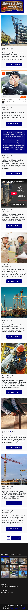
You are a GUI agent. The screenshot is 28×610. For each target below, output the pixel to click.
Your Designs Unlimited (17, 608)
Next (18, 538)
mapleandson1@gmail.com (9, 586)
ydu (12, 48)
